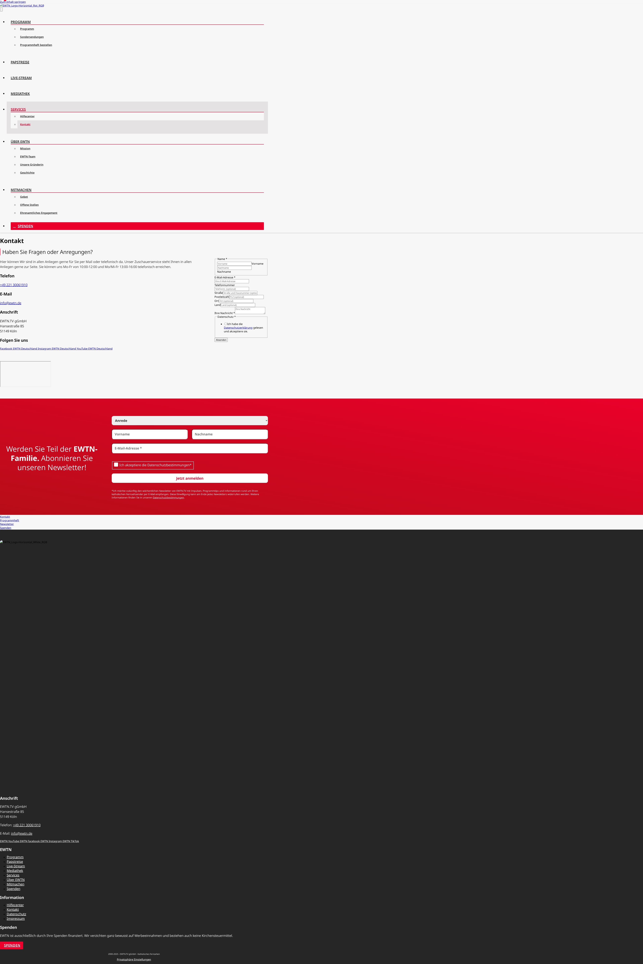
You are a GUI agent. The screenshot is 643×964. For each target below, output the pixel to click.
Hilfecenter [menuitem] (27, 116)
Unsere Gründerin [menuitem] (31, 164)
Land (218, 305)
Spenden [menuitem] (25, 226)
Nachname (224, 272)
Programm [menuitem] (21, 22)
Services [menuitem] (18, 109)
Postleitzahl (222, 297)
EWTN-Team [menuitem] (27, 156)
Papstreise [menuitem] (20, 62)
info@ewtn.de (10, 303)
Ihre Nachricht (225, 313)
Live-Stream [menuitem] (21, 78)
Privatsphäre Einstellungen (134, 959)
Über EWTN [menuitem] (20, 141)
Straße (219, 293)
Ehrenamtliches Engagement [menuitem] (38, 213)
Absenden (221, 339)
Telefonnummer (225, 285)
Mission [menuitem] (25, 148)
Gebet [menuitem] (24, 197)
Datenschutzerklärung (238, 327)
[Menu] (1, 9)
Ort (217, 301)
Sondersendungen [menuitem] (32, 37)
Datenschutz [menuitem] (16, 914)
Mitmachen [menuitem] (21, 190)
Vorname (257, 263)
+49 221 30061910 (13, 285)
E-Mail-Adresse (225, 277)
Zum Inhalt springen (13, 2)
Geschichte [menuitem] (27, 172)
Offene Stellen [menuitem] (29, 205)
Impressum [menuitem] (16, 918)
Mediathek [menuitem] (20, 93)
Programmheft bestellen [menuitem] (36, 45)
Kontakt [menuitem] (25, 124)
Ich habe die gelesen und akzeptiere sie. (243, 327)
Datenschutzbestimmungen (168, 497)
